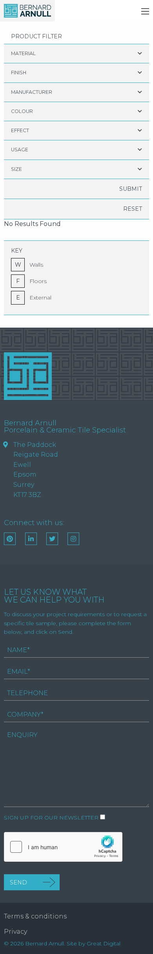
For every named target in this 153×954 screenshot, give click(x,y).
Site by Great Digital (93, 943)
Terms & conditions (35, 916)
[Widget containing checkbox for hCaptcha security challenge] (63, 847)
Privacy (15, 931)
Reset (132, 208)
